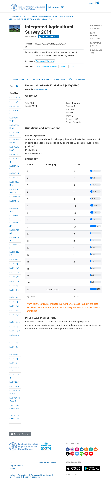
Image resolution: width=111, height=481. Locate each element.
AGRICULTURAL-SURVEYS (63, 16)
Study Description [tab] (20, 79)
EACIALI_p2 (14, 106)
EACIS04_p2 (14, 331)
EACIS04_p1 (14, 326)
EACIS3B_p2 (14, 322)
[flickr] (72, 449)
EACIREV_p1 (14, 263)
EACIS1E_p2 (14, 281)
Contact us (22, 475)
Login (91, 3)
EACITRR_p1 (14, 386)
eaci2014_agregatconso (14, 418)
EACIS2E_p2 (14, 301)
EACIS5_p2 (14, 363)
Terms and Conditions (41, 475)
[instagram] (77, 449)
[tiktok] (68, 453)
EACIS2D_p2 (14, 297)
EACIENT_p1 (14, 154)
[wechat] (82, 453)
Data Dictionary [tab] (41, 79)
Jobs (12, 475)
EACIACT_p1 (14, 97)
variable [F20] (46, 19)
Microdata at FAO (56, 7)
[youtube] (91, 453)
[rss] (86, 449)
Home (11, 16)
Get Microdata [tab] (78, 79)
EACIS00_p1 (14, 268)
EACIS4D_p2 (14, 354)
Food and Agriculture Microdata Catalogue (33, 16)
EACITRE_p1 (14, 382)
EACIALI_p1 (14, 102)
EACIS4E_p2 (14, 358)
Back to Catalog (21, 434)
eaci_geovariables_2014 (14, 408)
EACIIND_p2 (14, 177)
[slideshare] (91, 449)
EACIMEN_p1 (14, 196)
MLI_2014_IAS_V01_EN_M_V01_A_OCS (24, 19)
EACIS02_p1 (14, 285)
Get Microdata (49, 36)
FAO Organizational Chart (16, 466)
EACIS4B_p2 (14, 342)
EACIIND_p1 (14, 173)
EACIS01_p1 (14, 272)
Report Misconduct (31, 477)
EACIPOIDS (14, 259)
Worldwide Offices (47, 463)
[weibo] (86, 453)
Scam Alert (15, 477)
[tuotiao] (72, 453)
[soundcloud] (96, 449)
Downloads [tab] (59, 79)
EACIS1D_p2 (14, 277)
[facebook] (68, 449)
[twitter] (77, 453)
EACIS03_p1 (14, 310)
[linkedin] (82, 449)
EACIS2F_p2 (14, 306)
